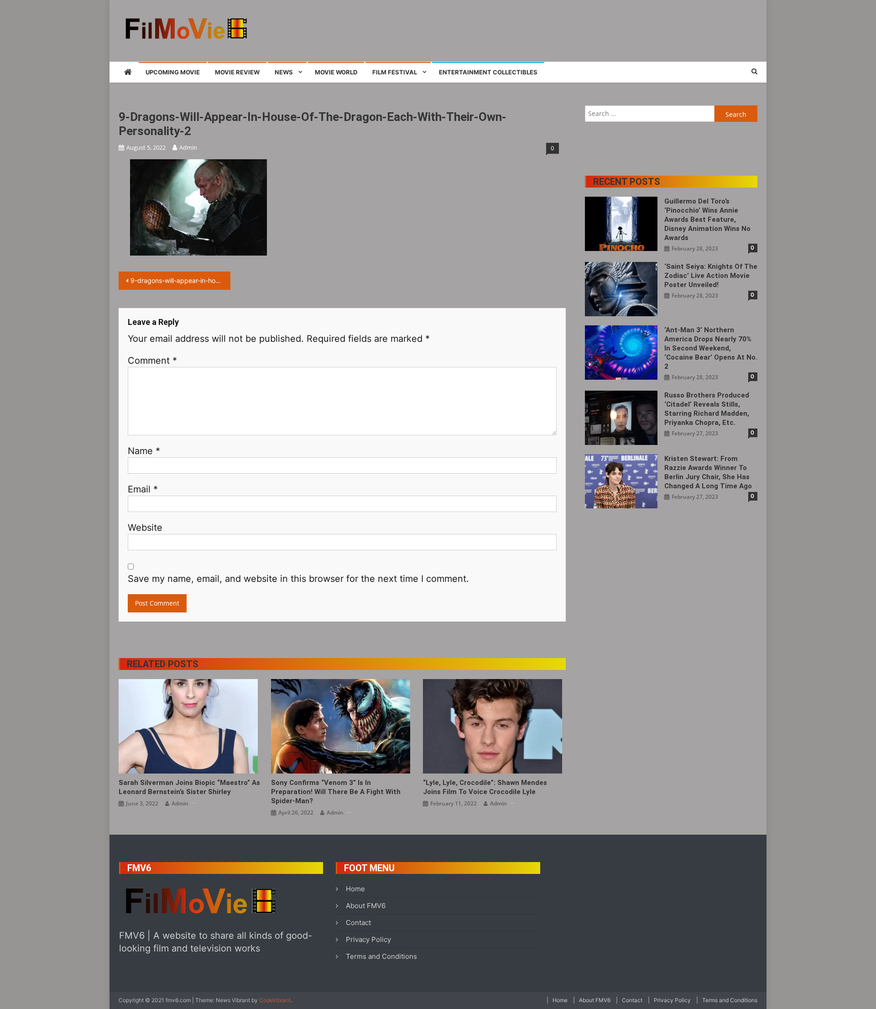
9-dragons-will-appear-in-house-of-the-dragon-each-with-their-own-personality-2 (180, 280)
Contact (358, 922)
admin (188, 147)
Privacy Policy (368, 939)
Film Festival (394, 72)
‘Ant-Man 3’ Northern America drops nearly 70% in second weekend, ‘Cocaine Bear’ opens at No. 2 (710, 348)
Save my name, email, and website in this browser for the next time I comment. (298, 578)
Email (143, 489)
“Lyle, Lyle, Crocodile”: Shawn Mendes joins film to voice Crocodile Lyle (485, 787)
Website (145, 527)
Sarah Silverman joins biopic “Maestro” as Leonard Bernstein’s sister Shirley (189, 787)
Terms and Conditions (381, 956)
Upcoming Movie (173, 72)
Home (355, 888)
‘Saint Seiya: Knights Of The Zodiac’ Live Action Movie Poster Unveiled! (710, 275)
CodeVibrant (275, 1000)
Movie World (336, 72)
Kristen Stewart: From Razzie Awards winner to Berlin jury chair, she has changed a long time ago (708, 472)
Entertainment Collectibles (488, 72)
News (284, 72)
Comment (152, 360)
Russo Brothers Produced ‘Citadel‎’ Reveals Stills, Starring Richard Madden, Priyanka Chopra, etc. (706, 409)
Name (144, 450)
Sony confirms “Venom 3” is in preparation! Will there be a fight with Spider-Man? (336, 792)
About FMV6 (366, 905)
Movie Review (237, 72)
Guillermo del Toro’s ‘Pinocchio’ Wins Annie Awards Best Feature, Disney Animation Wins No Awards (707, 219)
